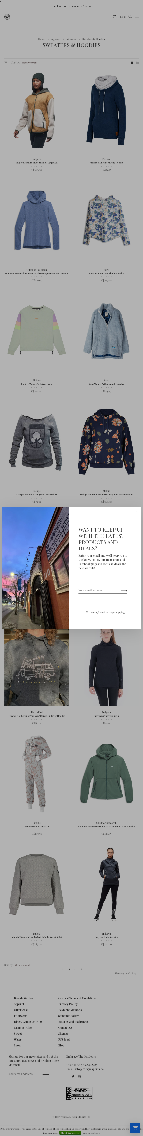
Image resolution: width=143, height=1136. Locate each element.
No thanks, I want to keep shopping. (105, 612)
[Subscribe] (123, 590)
